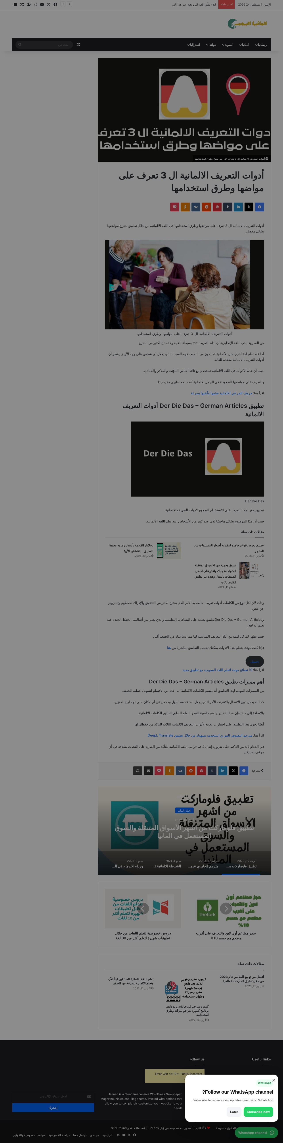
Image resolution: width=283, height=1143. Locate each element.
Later (234, 1112)
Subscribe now (258, 1112)
